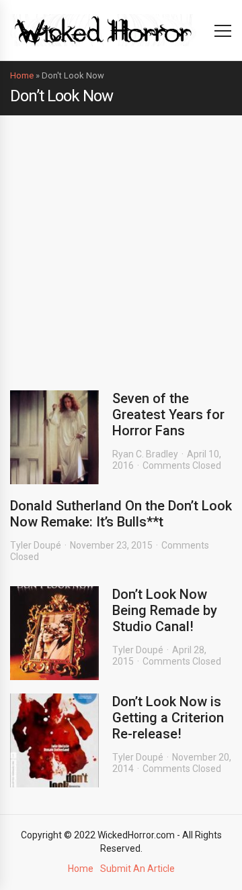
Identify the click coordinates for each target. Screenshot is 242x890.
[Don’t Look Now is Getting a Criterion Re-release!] (54, 740)
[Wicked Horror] (103, 30)
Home (22, 75)
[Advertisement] (121, 243)
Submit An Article (137, 868)
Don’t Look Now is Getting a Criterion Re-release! (168, 717)
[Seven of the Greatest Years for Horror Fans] (54, 437)
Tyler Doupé (35, 545)
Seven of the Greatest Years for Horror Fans (168, 414)
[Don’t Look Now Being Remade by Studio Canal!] (54, 633)
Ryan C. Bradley (145, 454)
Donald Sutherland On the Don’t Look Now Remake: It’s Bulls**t (121, 514)
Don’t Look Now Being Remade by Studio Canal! (164, 610)
